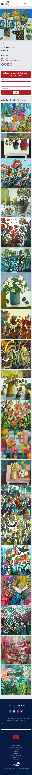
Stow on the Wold (16, 705)
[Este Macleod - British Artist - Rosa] (16, 650)
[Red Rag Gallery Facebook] (10, 711)
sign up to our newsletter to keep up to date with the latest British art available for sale (16, 720)
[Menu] (28, 3)
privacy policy (16, 759)
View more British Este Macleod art (10, 60)
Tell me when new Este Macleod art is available (16, 74)
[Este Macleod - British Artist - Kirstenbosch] (16, 324)
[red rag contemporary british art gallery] (5, 3)
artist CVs (11, 748)
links (14, 751)
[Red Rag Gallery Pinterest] (18, 711)
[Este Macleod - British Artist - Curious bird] (16, 232)
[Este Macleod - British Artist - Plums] (16, 620)
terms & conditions (16, 757)
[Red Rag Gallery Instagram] (21, 711)
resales (18, 751)
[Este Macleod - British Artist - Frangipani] (16, 560)
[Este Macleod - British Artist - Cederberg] (16, 173)
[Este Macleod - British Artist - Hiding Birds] (16, 260)
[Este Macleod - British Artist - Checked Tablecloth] (16, 202)
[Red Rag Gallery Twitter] (14, 711)
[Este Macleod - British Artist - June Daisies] (16, 291)
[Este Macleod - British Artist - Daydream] (16, 530)
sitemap (16, 755)
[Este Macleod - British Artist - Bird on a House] (16, 117)
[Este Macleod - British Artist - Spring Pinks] (16, 680)
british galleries (16, 746)
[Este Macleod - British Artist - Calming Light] (16, 145)
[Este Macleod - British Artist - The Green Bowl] (16, 472)
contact (16, 753)
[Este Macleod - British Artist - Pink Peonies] (16, 415)
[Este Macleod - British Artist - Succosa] (16, 445)
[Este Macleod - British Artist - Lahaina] (16, 354)
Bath (16, 707)
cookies (16, 761)
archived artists (19, 748)
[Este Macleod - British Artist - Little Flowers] (16, 590)
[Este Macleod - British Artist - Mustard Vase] (16, 385)
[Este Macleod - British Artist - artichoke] (16, 24)
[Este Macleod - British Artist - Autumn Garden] (16, 500)
